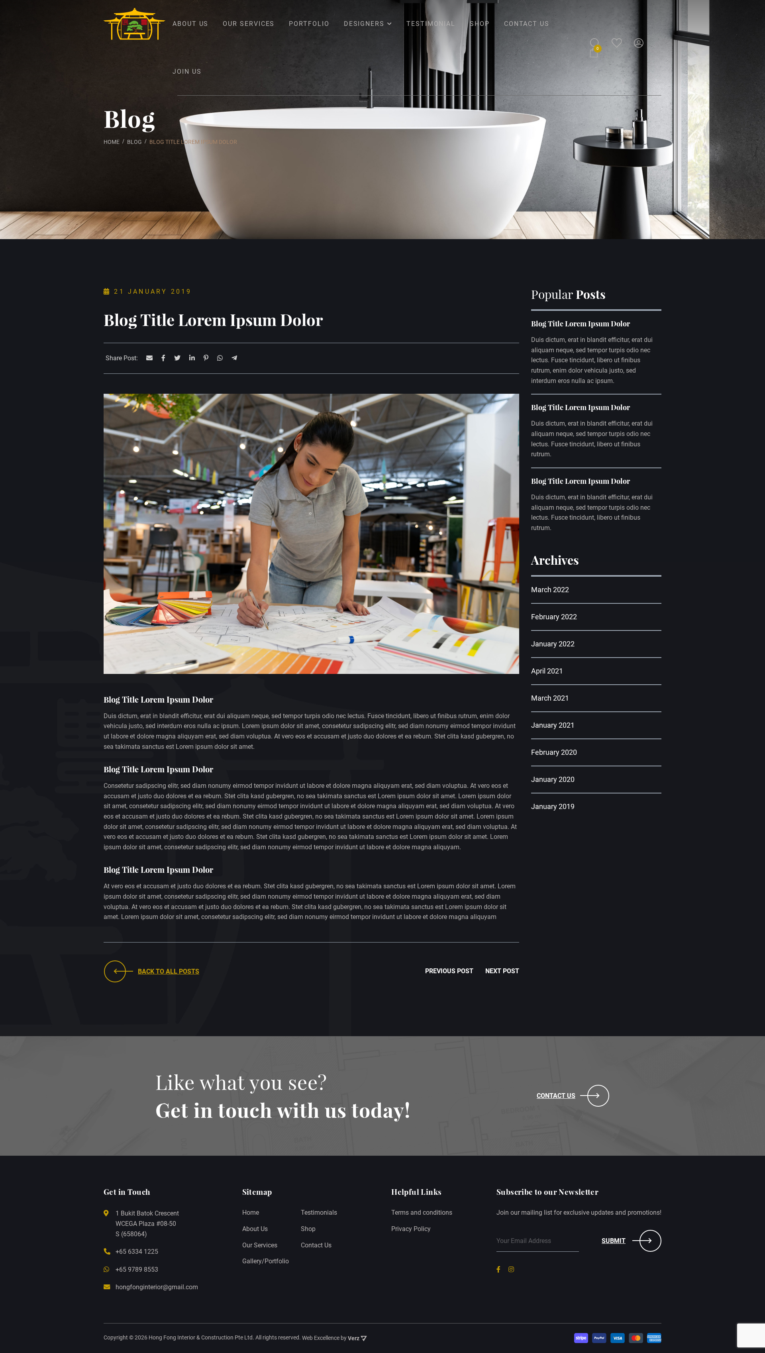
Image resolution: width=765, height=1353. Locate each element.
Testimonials (319, 1212)
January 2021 (553, 725)
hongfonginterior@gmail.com (157, 1287)
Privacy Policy (411, 1229)
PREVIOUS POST (449, 971)
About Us (255, 1229)
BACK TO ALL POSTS (168, 971)
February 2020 (554, 752)
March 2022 (550, 589)
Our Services (259, 1245)
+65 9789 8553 (137, 1269)
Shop (308, 1229)
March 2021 (550, 698)
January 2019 (553, 806)
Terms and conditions (421, 1212)
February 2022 (554, 617)
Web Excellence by (330, 1338)
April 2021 (547, 671)
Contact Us (556, 1096)
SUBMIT (614, 1241)
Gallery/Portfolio (265, 1261)
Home (250, 1212)
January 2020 (553, 779)
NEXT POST (502, 971)
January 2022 (553, 644)
